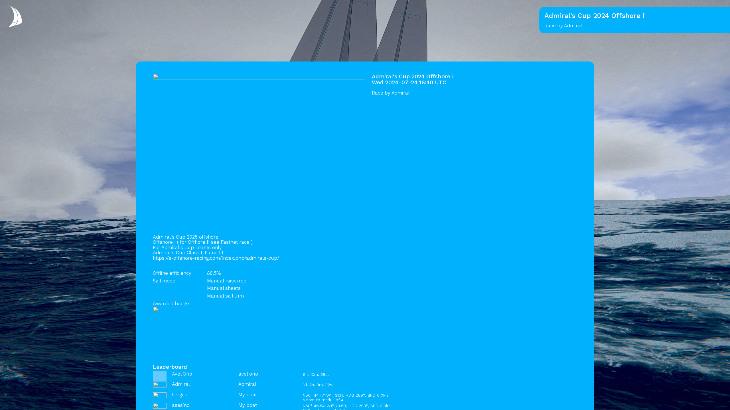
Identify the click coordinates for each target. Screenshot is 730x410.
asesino (181, 405)
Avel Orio (182, 374)
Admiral (400, 93)
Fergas (179, 394)
